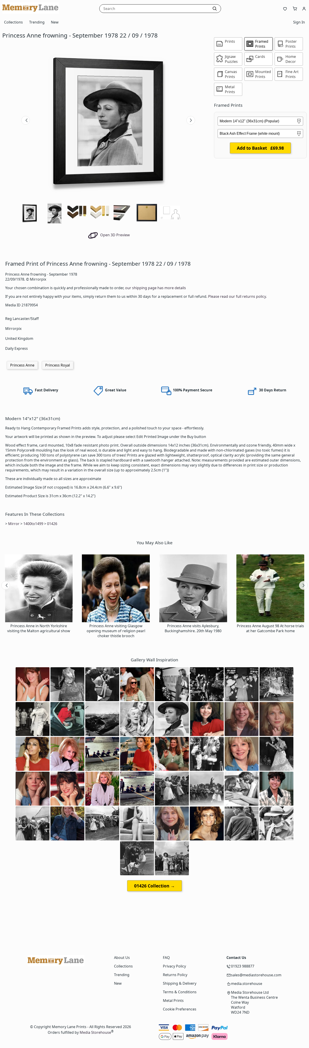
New (55, 22)
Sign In (299, 22)
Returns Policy (175, 974)
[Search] (214, 8)
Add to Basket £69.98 (260, 148)
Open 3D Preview (114, 234)
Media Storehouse (95, 1032)
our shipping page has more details (155, 287)
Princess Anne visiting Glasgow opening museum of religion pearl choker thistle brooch (116, 630)
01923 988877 (242, 966)
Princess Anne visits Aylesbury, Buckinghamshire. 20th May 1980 (193, 628)
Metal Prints (173, 1000)
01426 (52, 523)
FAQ (166, 957)
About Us (122, 957)
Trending (37, 22)
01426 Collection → (154, 886)
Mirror (13, 523)
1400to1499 (33, 523)
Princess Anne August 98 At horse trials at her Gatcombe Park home (270, 628)
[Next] (190, 120)
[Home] (30, 12)
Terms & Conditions (180, 991)
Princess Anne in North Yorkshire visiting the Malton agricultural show (38, 628)
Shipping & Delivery (179, 983)
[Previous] (25, 120)
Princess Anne (22, 365)
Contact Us (236, 957)
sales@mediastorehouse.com (256, 974)
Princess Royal (57, 365)
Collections (13, 22)
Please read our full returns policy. (237, 296)
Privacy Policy (174, 966)
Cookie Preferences (179, 1009)
